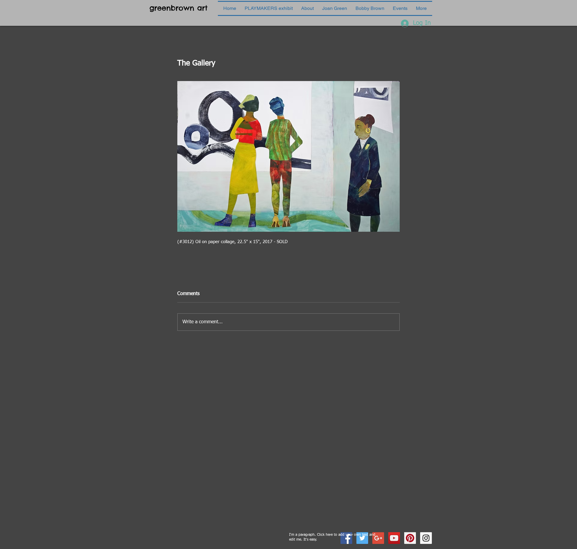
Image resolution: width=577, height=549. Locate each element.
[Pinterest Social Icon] (410, 538)
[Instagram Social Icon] (426, 538)
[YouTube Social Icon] (394, 538)
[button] (334, 8)
